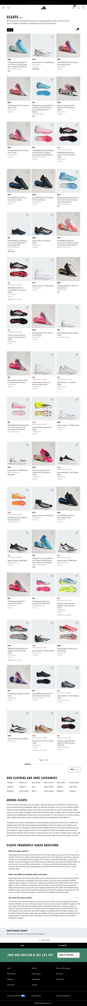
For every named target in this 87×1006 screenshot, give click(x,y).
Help (8, 968)
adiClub (34, 968)
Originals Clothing (10, 791)
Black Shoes (49, 787)
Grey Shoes (36, 783)
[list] (40, 30)
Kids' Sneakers (35, 787)
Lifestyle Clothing (10, 783)
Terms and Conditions (63, 996)
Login (22, 945)
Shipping (10, 979)
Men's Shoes (49, 783)
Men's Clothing (35, 791)
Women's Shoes (60, 791)
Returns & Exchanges (63, 968)
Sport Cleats (48, 791)
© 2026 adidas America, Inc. (43, 1003)
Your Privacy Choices (14, 996)
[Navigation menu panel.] (3, 7)
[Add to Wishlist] (27, 37)
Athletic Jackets (60, 787)
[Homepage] (43, 8)
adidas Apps (36, 979)
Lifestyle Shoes (10, 787)
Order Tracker (36, 974)
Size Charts (11, 985)
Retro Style (61, 783)
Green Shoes (24, 791)
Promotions (60, 979)
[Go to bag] (83, 7)
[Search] (78, 7)
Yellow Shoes (74, 783)
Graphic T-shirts (23, 787)
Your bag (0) (62, 945)
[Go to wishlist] (8, 7)
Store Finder (11, 974)
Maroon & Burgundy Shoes (23, 783)
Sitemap (34, 985)
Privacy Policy (36, 996)
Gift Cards (59, 974)
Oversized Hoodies (73, 787)
